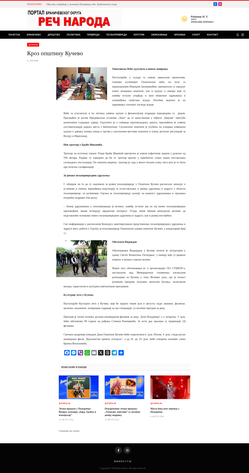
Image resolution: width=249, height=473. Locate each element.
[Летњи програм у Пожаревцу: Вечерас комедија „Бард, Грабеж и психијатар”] (79, 387)
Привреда (93, 34)
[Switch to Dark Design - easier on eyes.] (238, 34)
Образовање (159, 34)
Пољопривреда (116, 34)
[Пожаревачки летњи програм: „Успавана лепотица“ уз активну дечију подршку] (124, 387)
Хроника (179, 34)
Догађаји (33, 44)
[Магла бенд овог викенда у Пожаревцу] (170, 387)
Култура (139, 34)
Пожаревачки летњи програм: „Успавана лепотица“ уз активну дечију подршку (122, 412)
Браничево (34, 34)
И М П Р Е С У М (122, 461)
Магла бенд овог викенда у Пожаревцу (164, 410)
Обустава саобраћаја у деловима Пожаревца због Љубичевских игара (81, 4)
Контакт (212, 34)
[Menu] (242, 35)
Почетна (14, 34)
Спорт (196, 34)
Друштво (54, 34)
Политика (73, 34)
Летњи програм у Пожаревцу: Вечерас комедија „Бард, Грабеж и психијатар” (77, 412)
